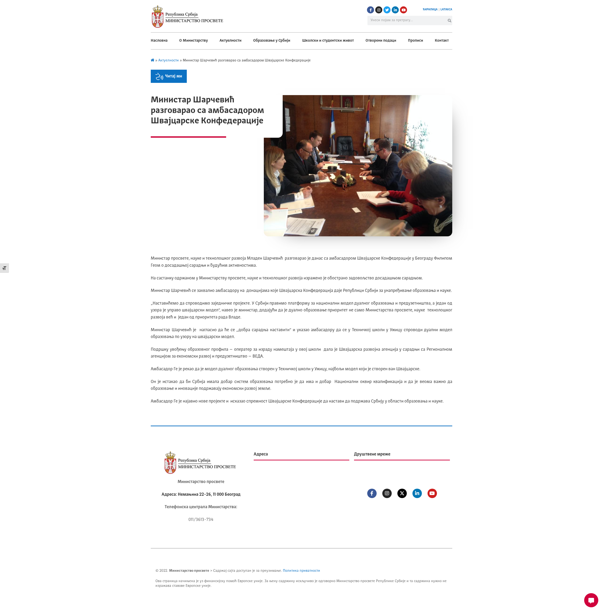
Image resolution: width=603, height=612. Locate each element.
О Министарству (193, 41)
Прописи (415, 41)
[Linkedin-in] (395, 9)
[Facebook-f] (370, 9)
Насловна (159, 41)
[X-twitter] (402, 493)
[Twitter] (387, 9)
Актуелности (230, 41)
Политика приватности (301, 571)
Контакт (442, 41)
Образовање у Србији (271, 41)
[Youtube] (403, 9)
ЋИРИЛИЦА (430, 9)
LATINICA (446, 9)
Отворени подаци (381, 41)
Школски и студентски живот (328, 41)
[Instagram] (378, 9)
